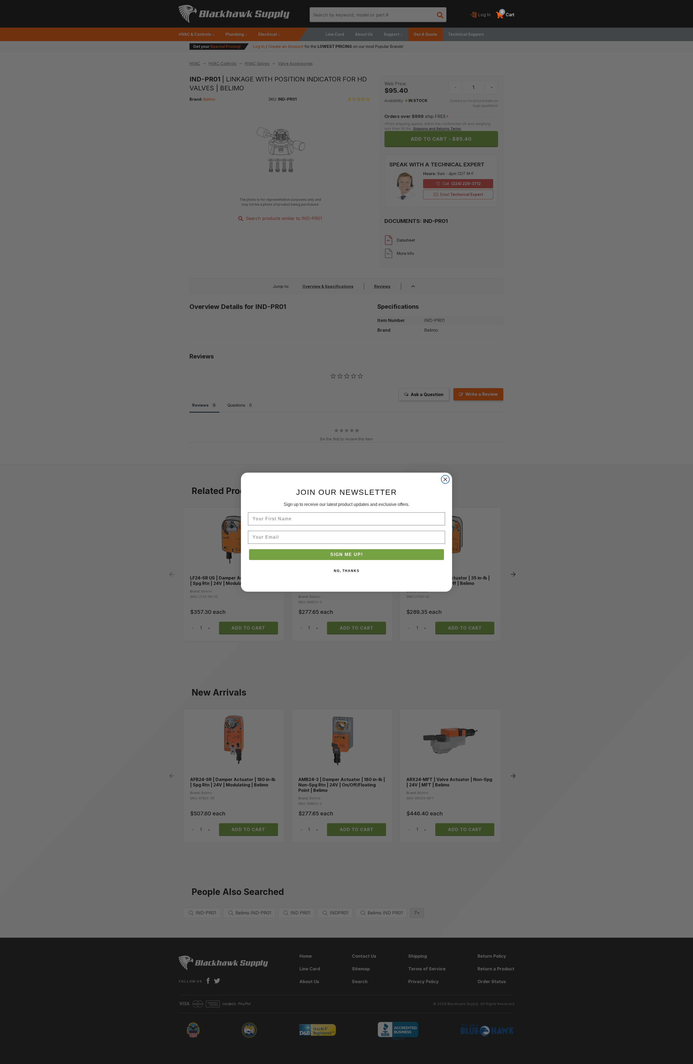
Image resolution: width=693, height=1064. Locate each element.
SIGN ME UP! (346, 554)
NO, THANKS (346, 571)
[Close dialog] (445, 479)
